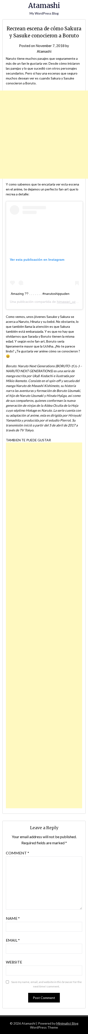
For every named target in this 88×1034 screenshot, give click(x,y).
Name (13, 918)
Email (13, 940)
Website (14, 962)
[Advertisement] (44, 135)
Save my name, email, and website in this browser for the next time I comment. (46, 984)
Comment (17, 853)
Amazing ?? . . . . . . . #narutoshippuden (40, 294)
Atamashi (44, 5)
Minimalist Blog (67, 1023)
